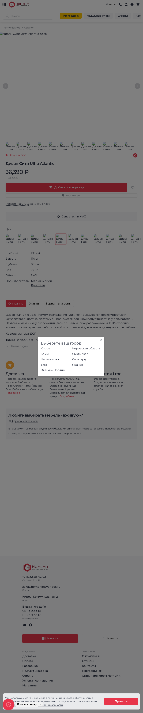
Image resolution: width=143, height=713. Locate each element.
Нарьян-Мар (50, 359)
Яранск (77, 364)
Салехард (79, 359)
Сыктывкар (80, 354)
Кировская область (86, 348)
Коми (45, 354)
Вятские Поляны (53, 370)
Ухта (44, 364)
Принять (121, 701)
